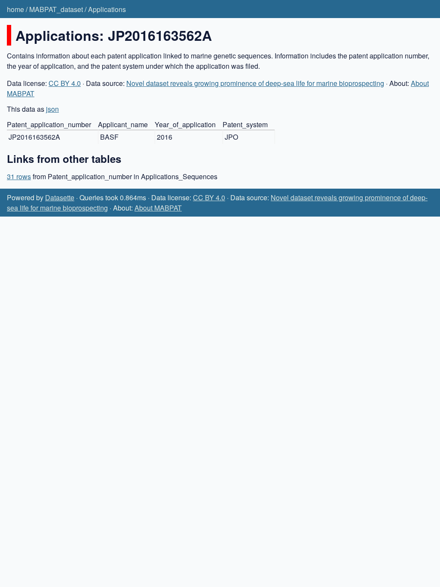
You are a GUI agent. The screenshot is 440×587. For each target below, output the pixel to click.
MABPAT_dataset (56, 9)
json (52, 109)
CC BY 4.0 (65, 83)
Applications (107, 9)
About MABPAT (158, 208)
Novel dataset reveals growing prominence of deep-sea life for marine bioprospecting (255, 83)
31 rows (19, 176)
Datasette (59, 197)
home (15, 9)
